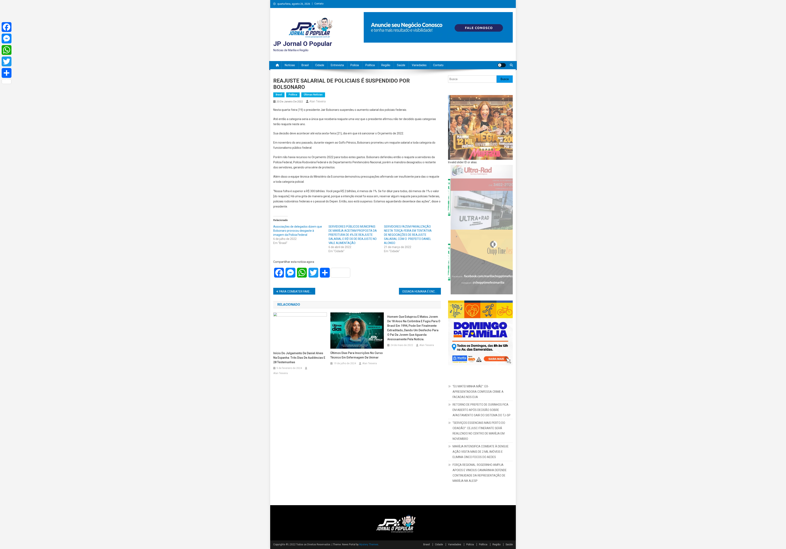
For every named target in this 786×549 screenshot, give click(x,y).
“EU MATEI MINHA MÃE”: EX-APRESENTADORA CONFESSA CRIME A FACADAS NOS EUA (478, 392)
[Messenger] (6, 38)
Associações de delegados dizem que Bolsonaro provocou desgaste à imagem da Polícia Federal (297, 230)
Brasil (305, 65)
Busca (505, 79)
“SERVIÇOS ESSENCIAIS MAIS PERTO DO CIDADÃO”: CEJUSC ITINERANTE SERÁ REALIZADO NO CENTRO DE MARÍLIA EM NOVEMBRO (479, 430)
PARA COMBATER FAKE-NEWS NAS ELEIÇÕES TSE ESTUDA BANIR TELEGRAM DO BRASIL (297, 291)
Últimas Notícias (313, 94)
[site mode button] (502, 65)
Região (385, 65)
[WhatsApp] (6, 50)
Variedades (419, 65)
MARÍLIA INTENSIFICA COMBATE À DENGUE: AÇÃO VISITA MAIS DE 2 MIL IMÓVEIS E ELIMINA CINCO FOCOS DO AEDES (481, 452)
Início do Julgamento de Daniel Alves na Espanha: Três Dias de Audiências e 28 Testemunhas (299, 358)
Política (370, 65)
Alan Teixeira (317, 101)
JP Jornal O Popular (302, 44)
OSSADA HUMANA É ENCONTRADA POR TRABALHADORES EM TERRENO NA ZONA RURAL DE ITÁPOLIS (421, 291)
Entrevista (337, 65)
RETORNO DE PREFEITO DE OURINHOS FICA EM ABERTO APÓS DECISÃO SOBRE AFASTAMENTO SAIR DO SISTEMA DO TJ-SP (481, 410)
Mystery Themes (368, 544)
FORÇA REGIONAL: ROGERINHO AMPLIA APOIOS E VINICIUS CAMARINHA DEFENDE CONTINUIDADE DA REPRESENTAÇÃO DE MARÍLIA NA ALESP (480, 472)
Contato (318, 3)
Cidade (319, 65)
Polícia (354, 65)
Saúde (401, 65)
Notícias (290, 65)
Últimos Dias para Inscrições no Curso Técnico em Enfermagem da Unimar (356, 355)
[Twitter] (6, 61)
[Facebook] (6, 27)
